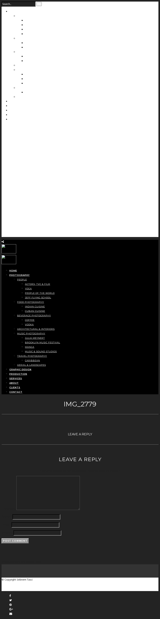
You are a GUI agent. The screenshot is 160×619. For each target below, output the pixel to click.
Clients (14, 115)
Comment (9, 509)
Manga (29, 79)
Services (15, 106)
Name (7, 516)
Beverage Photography (34, 52)
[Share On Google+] (11, 609)
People (22, 16)
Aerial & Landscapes (31, 97)
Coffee (30, 56)
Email (6, 524)
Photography (19, 11)
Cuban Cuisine (35, 47)
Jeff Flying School (38, 34)
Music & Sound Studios (41, 83)
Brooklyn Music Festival (42, 342)
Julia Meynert (35, 74)
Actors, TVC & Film (37, 20)
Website (7, 532)
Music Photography (31, 70)
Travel (22, 88)
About (13, 110)
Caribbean (32, 92)
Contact (15, 119)
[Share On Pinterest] (10, 605)
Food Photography (30, 38)
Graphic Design (20, 101)
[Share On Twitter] (10, 600)
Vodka (29, 61)
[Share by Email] (10, 614)
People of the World (40, 29)
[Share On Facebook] (10, 596)
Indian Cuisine (35, 43)
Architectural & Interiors (36, 65)
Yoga (28, 25)
